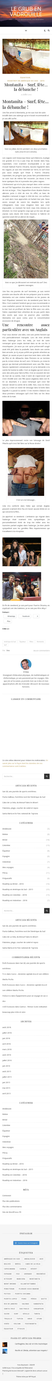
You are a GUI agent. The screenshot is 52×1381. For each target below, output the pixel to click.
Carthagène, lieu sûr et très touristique (31, 1344)
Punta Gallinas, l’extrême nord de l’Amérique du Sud (23, 797)
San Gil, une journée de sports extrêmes (19, 791)
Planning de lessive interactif (13, 1371)
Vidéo (6, 1324)
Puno (24, 1299)
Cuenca (23, 1269)
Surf (5, 645)
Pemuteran (9, 1289)
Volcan (17, 1324)
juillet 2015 (7, 1077)
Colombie (6, 845)
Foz (18, 1274)
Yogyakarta (30, 1324)
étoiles (21, 1329)
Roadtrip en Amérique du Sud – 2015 (17, 889)
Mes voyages (8, 867)
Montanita (40, 642)
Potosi (7, 1294)
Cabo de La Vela (33, 1264)
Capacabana (9, 1269)
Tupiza (20, 1319)
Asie (41, 1259)
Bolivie (5, 834)
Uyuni (39, 1319)
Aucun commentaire (41, 650)
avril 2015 (6, 1093)
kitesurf (8, 1279)
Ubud (30, 1319)
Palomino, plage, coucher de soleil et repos (20, 808)
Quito (44, 1299)
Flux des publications (11, 1201)
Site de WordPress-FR (11, 1212)
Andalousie (6, 828)
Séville (26, 1314)
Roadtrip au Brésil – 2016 (13, 884)
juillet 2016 (7, 1060)
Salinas (25, 1304)
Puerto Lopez (10, 1299)
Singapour (39, 1309)
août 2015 (6, 1071)
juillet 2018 (7, 1033)
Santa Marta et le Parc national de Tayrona (20, 813)
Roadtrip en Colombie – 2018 (14, 895)
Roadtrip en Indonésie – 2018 (14, 900)
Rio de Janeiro (11, 1304)
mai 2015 (6, 1088)
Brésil (4, 839)
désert (34, 1269)
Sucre (7, 1314)
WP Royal (32, 1376)
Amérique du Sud (10, 642)
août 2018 (6, 1027)
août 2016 (6, 1055)
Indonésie (6, 862)
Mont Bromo (10, 1284)
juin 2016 (6, 1066)
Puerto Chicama (22, 1294)
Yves (8, 650)
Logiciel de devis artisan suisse (36, 1371)
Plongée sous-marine (29, 1289)
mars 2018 (6, 1049)
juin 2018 (6, 1038)
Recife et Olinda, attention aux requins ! (31, 1350)
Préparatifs (7, 878)
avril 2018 (6, 1044)
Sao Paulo (24, 1309)
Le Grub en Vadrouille (26, 11)
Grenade (28, 1274)
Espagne (6, 856)
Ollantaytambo (28, 1284)
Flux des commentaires (12, 1206)
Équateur (25, 78)
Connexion (6, 1195)
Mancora (21, 1279)
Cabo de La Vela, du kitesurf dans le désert (20, 802)
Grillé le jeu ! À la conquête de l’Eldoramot (17, 1368)
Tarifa (37, 1314)
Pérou (4, 873)
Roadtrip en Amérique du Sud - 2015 (26, 81)
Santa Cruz (9, 1309)
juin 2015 (6, 1082)
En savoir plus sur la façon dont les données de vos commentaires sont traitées (25, 763)
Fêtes (31, 642)
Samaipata (38, 1304)
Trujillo (8, 1319)
